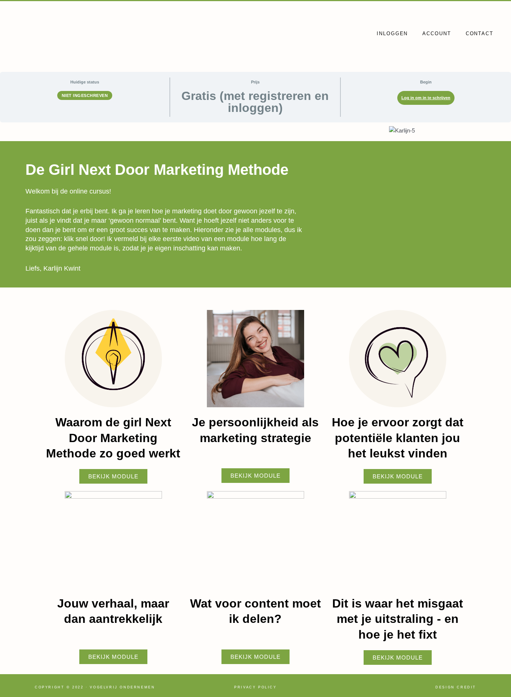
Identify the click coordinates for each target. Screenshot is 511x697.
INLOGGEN (392, 33)
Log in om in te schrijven (425, 97)
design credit (455, 687)
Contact (479, 33)
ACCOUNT (436, 33)
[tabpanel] (255, 405)
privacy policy (255, 687)
